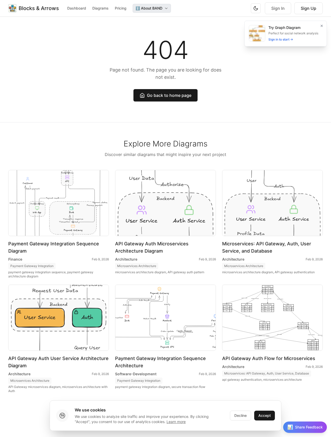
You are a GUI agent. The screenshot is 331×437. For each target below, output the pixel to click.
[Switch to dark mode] (256, 8)
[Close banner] (322, 26)
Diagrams (100, 8)
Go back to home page (169, 95)
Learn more (176, 421)
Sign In (278, 8)
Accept (264, 415)
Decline (240, 415)
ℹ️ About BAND (149, 8)
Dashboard (76, 8)
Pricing (120, 8)
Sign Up (308, 8)
